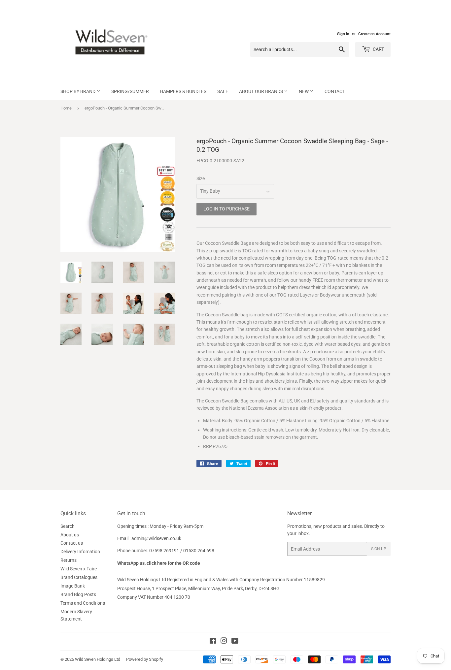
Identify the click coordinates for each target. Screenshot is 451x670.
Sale (222, 91)
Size (200, 178)
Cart (378, 49)
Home (66, 108)
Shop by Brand (78, 91)
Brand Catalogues (78, 577)
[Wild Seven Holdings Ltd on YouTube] (234, 641)
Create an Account (374, 34)
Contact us (71, 543)
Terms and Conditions (82, 603)
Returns (68, 560)
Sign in (343, 34)
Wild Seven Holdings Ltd (97, 659)
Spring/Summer (130, 91)
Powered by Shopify (144, 659)
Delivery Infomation (80, 551)
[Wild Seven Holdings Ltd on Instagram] (224, 641)
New (304, 91)
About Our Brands (261, 91)
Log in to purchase (226, 208)
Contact (335, 91)
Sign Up (378, 549)
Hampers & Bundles (183, 91)
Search (67, 526)
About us (69, 534)
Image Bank (72, 586)
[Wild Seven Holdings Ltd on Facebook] (212, 641)
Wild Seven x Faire (78, 568)
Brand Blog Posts (78, 594)
